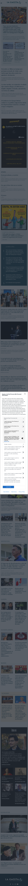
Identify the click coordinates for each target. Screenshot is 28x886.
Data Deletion (6, 491)
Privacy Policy (22, 491)
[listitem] (14, 419)
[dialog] (14, 443)
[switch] (23, 422)
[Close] (25, 394)
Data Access (14, 491)
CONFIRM (8, 486)
